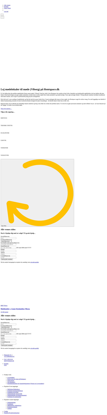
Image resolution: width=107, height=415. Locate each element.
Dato (5, 246)
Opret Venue (7, 8)
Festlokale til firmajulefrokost (15, 390)
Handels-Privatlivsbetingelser (11, 413)
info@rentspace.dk (9, 361)
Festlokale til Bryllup (12, 392)
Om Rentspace (11, 382)
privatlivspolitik (35, 262)
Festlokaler (10, 404)
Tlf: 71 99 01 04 (8, 359)
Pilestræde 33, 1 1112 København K (9, 355)
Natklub (9, 408)
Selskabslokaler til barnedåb (14, 393)
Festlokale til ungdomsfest (14, 397)
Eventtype (6, 239)
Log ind (6, 11)
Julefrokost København (13, 389)
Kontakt (6, 6)
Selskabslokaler (11, 402)
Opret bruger (10, 380)
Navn (5, 236)
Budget (3, 249)
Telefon (3, 252)
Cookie (6, 411)
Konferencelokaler (12, 407)
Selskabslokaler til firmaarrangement (16, 395)
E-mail (5, 256)
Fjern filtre (4, 225)
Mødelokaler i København (14, 405)
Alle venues (7, 5)
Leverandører (10, 377)
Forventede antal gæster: (10, 243)
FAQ (5, 365)
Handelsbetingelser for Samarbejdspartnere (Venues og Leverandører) (25, 383)
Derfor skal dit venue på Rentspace (16, 379)
